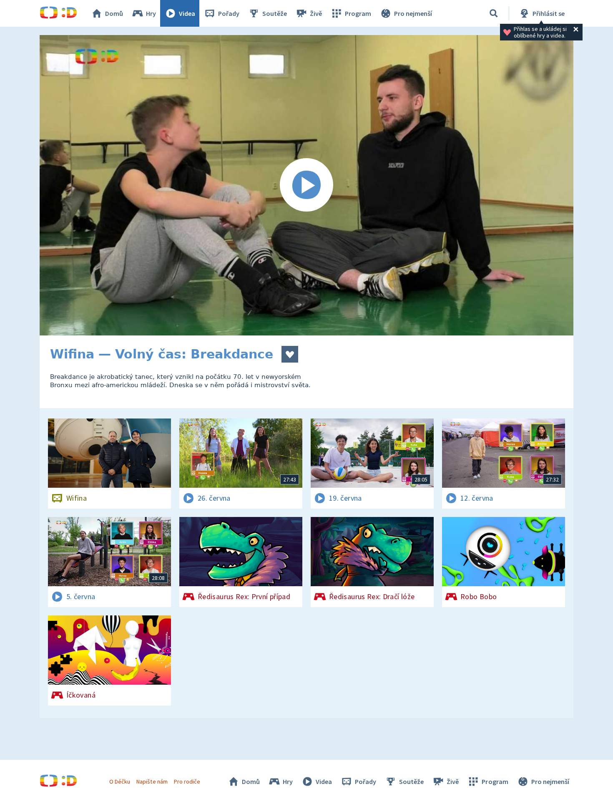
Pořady (228, 13)
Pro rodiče (187, 781)
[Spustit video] (306, 185)
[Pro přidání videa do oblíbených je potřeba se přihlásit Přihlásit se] (289, 354)
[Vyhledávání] (494, 13)
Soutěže (274, 13)
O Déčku (119, 781)
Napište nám (151, 781)
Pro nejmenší (413, 13)
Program (358, 13)
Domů (114, 13)
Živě (316, 13)
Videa (187, 13)
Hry (151, 13)
